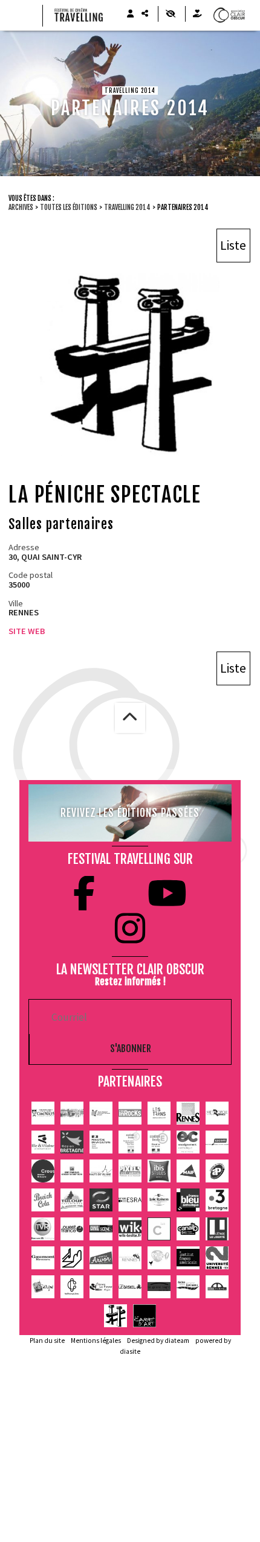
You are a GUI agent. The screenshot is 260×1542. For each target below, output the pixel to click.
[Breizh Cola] (42, 1199)
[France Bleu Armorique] (188, 1199)
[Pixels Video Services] (130, 1171)
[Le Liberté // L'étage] (217, 1228)
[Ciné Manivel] (217, 1286)
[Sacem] (217, 1142)
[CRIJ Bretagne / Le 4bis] (100, 1113)
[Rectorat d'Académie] (159, 1142)
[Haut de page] (130, 718)
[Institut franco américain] (188, 1257)
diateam (176, 1340)
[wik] (130, 1228)
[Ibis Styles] (159, 1171)
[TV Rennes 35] (42, 1228)
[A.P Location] (217, 1171)
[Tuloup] (71, 1199)
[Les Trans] (159, 1113)
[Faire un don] (197, 14)
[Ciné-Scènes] (100, 1228)
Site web (26, 631)
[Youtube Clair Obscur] (167, 893)
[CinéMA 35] (42, 1113)
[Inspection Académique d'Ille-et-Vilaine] (130, 1142)
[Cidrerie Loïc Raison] (159, 1199)
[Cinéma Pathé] (159, 1257)
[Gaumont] (42, 1257)
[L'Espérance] (188, 1286)
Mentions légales (96, 1340)
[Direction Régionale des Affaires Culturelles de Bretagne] (100, 1142)
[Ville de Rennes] (188, 1113)
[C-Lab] (159, 1228)
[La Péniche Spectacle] (115, 1315)
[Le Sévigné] (42, 1286)
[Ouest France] (71, 1228)
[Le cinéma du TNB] (71, 1257)
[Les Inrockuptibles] (130, 1113)
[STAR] (100, 1199)
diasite (130, 1351)
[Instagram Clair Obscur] (130, 928)
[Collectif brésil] (71, 1113)
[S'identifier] (130, 14)
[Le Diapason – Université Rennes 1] (130, 1257)
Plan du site (47, 1340)
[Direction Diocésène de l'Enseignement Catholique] (188, 1142)
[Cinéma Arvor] (100, 1257)
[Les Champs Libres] (71, 1286)
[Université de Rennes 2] (217, 1257)
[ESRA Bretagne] (130, 1199)
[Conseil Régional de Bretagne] (71, 1142)
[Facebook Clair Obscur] (84, 893)
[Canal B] (188, 1228)
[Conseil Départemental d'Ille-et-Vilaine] (42, 1142)
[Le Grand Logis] (159, 1286)
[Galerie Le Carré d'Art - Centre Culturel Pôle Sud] (144, 1315)
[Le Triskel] (130, 1286)
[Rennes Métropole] (217, 1113)
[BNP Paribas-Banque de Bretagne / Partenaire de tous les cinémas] (71, 1171)
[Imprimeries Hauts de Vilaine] (100, 1171)
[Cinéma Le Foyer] (100, 1286)
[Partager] (144, 14)
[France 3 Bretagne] (217, 1199)
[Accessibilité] (170, 14)
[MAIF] (188, 1171)
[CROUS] (42, 1171)
